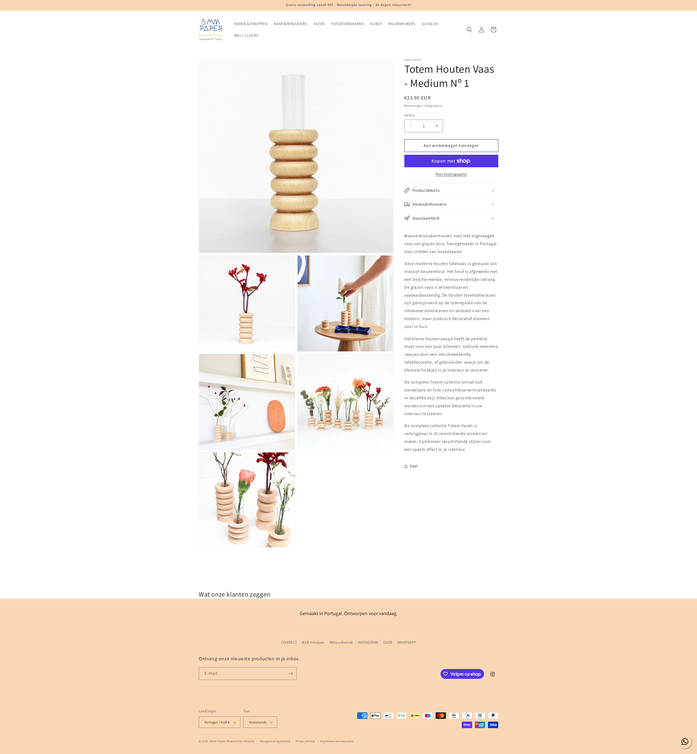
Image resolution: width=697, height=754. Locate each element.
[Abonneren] (290, 673)
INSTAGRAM (368, 642)
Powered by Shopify (241, 741)
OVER (387, 642)
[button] (469, 30)
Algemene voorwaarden (337, 741)
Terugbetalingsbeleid (275, 741)
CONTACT (289, 642)
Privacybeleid (305, 741)
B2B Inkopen (313, 642)
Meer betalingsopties (451, 174)
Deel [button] (414, 466)
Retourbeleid (341, 642)
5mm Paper (218, 741)
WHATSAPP (407, 642)
